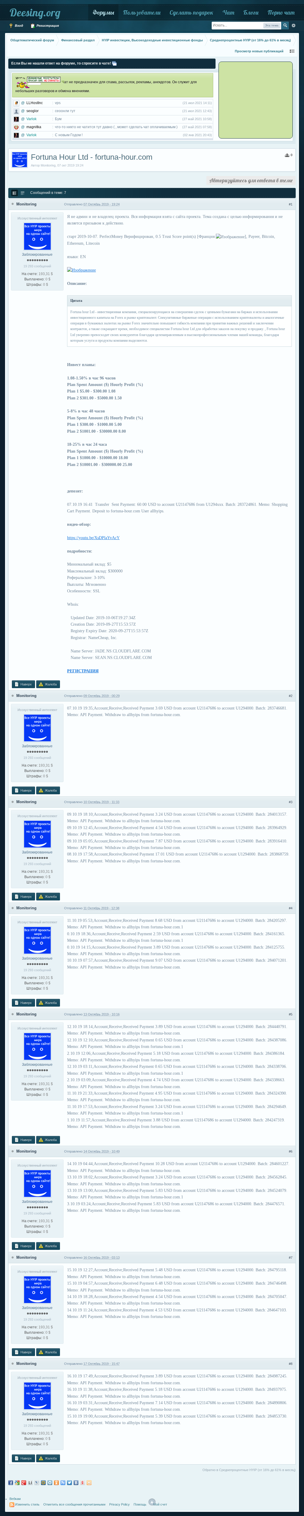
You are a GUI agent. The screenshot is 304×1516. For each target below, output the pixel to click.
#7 (290, 1257)
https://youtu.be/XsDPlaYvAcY (93, 538)
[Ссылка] (81, 270)
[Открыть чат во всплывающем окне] (114, 63)
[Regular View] (14, 193)
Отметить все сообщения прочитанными (74, 1504)
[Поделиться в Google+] (23, 1482)
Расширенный (293, 25)
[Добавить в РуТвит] (63, 1482)
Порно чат (280, 12)
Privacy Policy (119, 1504)
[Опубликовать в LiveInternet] (30, 1482)
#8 (290, 1364)
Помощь (140, 1504)
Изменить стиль (27, 1504)
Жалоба (50, 684)
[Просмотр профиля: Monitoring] (37, 236)
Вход (18, 25)
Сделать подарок (191, 12)
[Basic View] (22, 193)
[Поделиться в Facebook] (10, 1482)
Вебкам (15, 1499)
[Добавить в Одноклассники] (56, 1482)
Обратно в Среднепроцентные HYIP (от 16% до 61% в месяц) (249, 1470)
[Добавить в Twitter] (69, 1482)
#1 (290, 204)
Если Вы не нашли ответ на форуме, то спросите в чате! (61, 63)
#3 (290, 802)
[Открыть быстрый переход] (292, 51)
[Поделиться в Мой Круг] (50, 1482)
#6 (290, 1151)
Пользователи (142, 12)
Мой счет (160, 1504)
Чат (228, 12)
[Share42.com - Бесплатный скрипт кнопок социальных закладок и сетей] (89, 1482)
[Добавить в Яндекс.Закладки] (82, 1482)
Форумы (103, 12)
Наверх (26, 684)
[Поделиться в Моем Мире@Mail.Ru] (43, 1482)
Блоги (251, 12)
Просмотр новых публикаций (259, 51)
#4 (290, 908)
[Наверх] (152, 1502)
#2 (290, 696)
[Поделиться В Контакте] (76, 1482)
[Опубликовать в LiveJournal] (36, 1482)
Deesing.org (35, 12)
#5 (290, 1014)
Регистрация (47, 25)
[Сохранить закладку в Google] (17, 1482)
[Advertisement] (256, 99)
